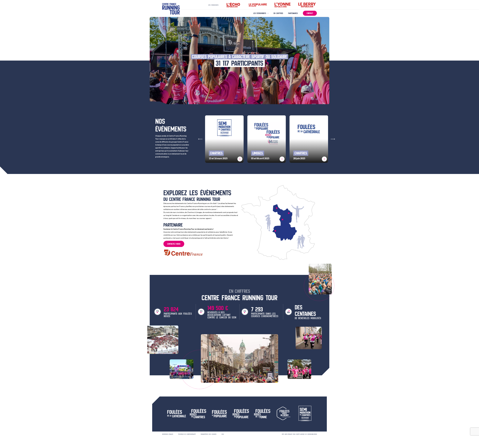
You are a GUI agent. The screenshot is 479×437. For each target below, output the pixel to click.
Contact (310, 13)
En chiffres (278, 13)
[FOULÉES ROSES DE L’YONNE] (289, 213)
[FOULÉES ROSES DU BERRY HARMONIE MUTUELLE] (282, 219)
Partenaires (293, 13)
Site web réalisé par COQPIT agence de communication (299, 434)
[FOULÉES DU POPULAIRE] (275, 231)
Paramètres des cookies (209, 434)
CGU (223, 434)
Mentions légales (167, 434)
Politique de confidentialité (187, 434)
